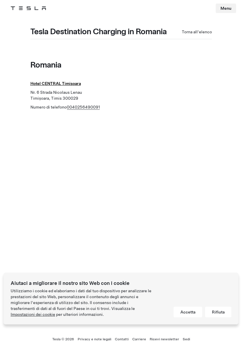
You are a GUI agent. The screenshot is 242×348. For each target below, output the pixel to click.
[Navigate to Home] (28, 8)
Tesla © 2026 (63, 339)
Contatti (122, 339)
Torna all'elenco (197, 31)
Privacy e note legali (94, 339)
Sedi (186, 339)
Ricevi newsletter (164, 339)
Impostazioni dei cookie (33, 314)
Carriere (139, 339)
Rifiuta (218, 312)
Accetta (187, 312)
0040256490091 (83, 107)
